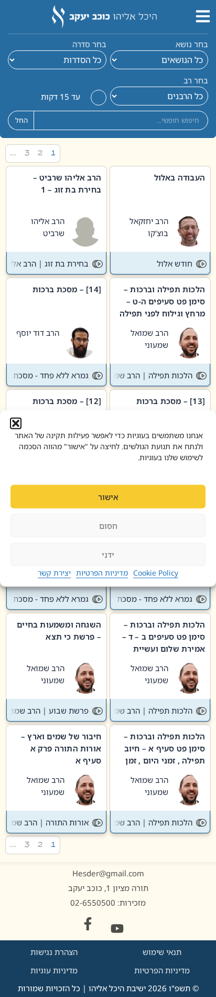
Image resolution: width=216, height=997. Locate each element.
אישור (108, 497)
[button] (15, 423)
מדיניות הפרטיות (102, 573)
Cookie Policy (155, 573)
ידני (108, 554)
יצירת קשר (54, 573)
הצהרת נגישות (54, 952)
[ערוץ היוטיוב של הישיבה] (117, 928)
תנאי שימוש (162, 952)
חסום (108, 526)
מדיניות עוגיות (54, 970)
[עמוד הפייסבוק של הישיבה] (88, 924)
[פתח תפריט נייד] (203, 16)
